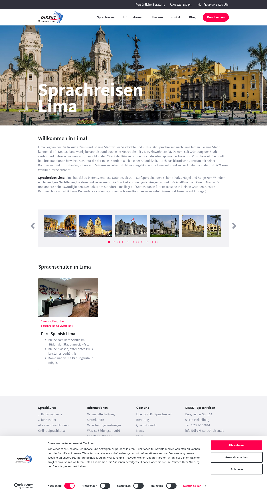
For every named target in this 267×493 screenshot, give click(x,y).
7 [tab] (137, 242)
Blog (192, 17)
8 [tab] (142, 242)
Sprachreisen (106, 17)
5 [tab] (128, 242)
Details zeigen (192, 485)
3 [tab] (119, 242)
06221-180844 (182, 4)
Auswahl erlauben (236, 457)
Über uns (157, 17)
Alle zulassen (236, 445)
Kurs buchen (216, 17)
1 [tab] (109, 242)
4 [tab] (123, 242)
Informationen (133, 17)
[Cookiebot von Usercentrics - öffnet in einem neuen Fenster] (23, 486)
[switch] (105, 486)
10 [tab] (152, 242)
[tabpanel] (60, 226)
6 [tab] (133, 242)
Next (234, 225)
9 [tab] (147, 242)
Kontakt (176, 17)
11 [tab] (156, 242)
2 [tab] (114, 242)
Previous (32, 225)
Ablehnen (237, 469)
